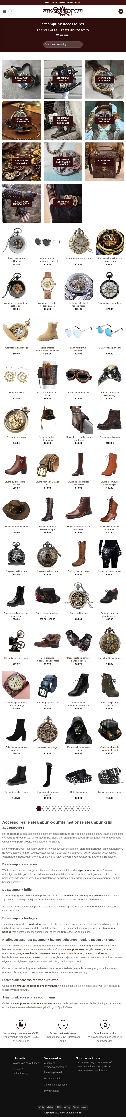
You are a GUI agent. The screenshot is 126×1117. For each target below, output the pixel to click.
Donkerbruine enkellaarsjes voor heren (47, 659)
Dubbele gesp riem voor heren (47, 704)
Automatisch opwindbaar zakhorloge (16, 304)
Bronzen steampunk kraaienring (109, 394)
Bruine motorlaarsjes (110, 437)
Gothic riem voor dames (109, 792)
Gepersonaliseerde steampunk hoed (109, 748)
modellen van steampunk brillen (82, 895)
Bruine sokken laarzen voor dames (78, 483)
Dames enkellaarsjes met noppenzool (16, 614)
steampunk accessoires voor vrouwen (35, 986)
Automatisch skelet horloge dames (47, 304)
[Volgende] (87, 808)
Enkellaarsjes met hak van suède (16, 748)
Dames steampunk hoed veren (47, 614)
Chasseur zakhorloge (16, 571)
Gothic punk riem (78, 792)
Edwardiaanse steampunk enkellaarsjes (79, 704)
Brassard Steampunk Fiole (47, 394)
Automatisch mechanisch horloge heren (110, 259)
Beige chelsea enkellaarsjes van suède (47, 349)
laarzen (98, 949)
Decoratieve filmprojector (16, 658)
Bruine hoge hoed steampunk (47, 438)
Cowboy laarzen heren (79, 571)
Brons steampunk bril (78, 392)
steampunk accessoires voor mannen (35, 1003)
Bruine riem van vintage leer (47, 483)
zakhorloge (35, 924)
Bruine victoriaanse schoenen (109, 528)
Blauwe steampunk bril (110, 347)
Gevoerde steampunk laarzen (47, 793)
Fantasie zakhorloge (47, 747)
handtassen (101, 953)
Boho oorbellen (16, 392)
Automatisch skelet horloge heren (78, 304)
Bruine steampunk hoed (16, 526)
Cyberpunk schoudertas (109, 571)
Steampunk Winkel (47, 29)
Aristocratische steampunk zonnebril (47, 259)
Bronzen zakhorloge (16, 437)
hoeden (107, 949)
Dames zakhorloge (78, 613)
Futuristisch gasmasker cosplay (78, 748)
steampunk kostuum (77, 949)
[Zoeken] (10, 11)
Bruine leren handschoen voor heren (78, 438)
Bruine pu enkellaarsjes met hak (16, 483)
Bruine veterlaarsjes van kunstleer (78, 528)
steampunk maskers (31, 957)
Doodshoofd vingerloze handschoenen (78, 659)
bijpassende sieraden (89, 870)
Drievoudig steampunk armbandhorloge (16, 704)
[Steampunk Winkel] (63, 11)
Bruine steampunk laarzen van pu (47, 528)
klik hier (103, 1070)
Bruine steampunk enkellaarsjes (109, 483)
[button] (4, 11)
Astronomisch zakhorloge (78, 258)
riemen (89, 953)
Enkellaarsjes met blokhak (109, 704)
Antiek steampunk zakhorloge (16, 259)
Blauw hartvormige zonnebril (78, 349)
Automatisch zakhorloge (109, 303)
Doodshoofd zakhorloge (109, 658)
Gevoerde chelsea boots (16, 792)
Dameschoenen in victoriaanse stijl (109, 614)
